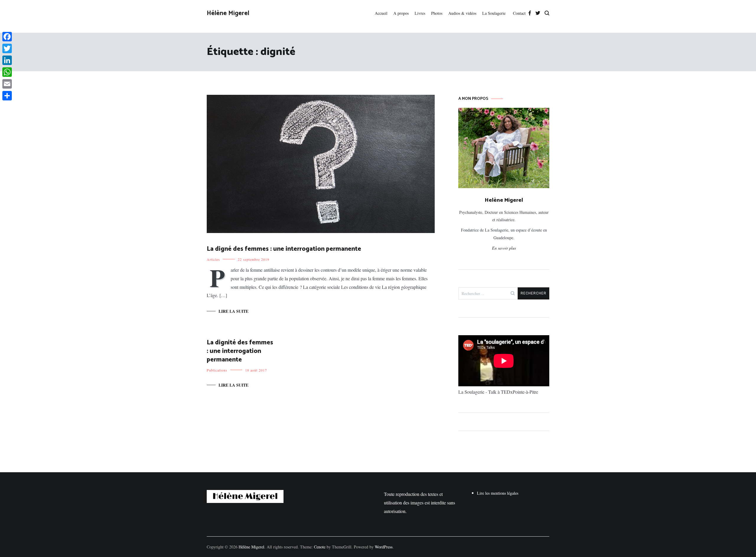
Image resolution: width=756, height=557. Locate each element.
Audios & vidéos (462, 13)
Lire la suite (233, 311)
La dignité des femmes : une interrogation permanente (240, 351)
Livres (420, 13)
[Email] (7, 84)
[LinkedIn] (7, 60)
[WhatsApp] (7, 72)
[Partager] (7, 96)
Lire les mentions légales (497, 493)
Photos (436, 13)
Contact (519, 13)
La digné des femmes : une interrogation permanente (284, 249)
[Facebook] (7, 37)
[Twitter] (7, 48)
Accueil (381, 13)
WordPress (383, 547)
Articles (213, 259)
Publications (217, 370)
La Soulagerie (494, 13)
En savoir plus (504, 248)
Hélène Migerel (228, 13)
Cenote (319, 547)
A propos (401, 13)
